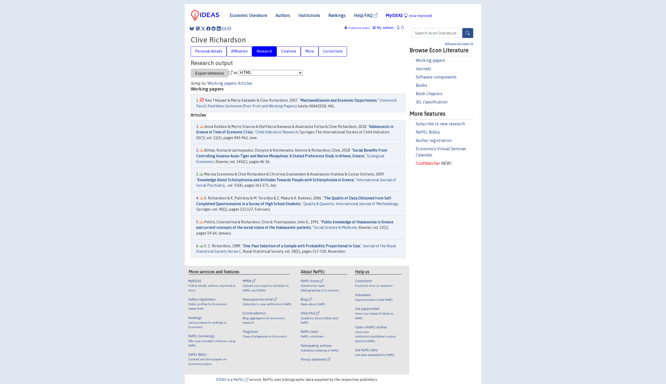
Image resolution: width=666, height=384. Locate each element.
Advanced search (459, 44)
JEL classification (431, 102)
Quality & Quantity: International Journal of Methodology (350, 204)
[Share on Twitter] (203, 28)
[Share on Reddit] (214, 28)
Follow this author (359, 28)
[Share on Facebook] (208, 28)
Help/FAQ (363, 15)
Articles (245, 83)
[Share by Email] (224, 28)
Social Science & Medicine (335, 227)
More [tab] (309, 51)
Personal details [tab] (208, 51)
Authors (283, 15)
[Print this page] (229, 28)
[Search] (467, 33)
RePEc (239, 380)
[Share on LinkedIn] (219, 28)
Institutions (309, 15)
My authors (385, 28)
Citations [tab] (288, 51)
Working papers (430, 60)
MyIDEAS (409, 15)
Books (421, 85)
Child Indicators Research (276, 132)
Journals (423, 68)
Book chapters (429, 93)
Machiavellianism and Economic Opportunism (338, 100)
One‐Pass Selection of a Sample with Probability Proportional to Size (301, 246)
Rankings (336, 15)
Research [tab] (264, 51)
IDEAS (221, 380)
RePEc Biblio (428, 132)
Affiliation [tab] (239, 51)
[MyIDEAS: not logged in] (399, 27)
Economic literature (248, 15)
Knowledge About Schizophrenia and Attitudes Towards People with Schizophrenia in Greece (275, 180)
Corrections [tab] (333, 51)
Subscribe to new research (440, 123)
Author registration (434, 140)
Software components (436, 77)
